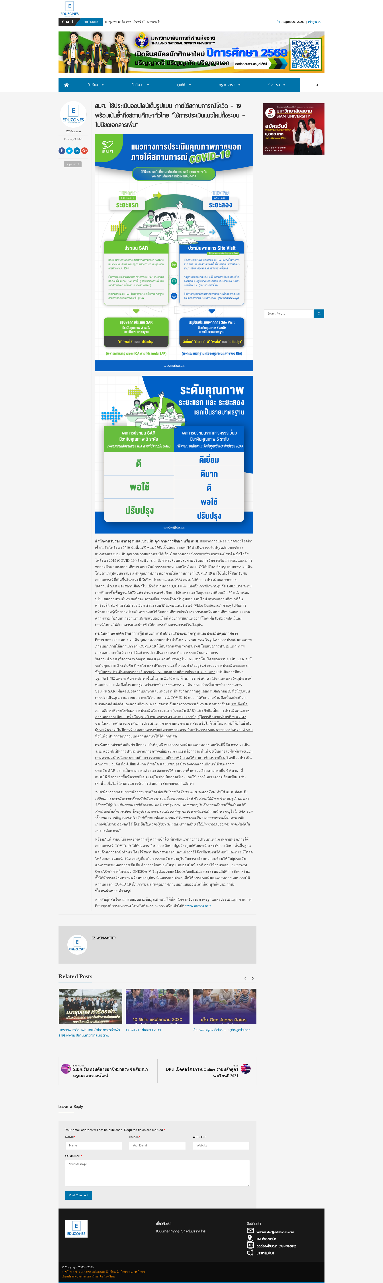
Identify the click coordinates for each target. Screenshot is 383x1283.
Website (199, 1137)
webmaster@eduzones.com (275, 1232)
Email (134, 1137)
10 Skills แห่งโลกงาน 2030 (143, 1030)
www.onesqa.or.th (198, 906)
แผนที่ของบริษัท (266, 1239)
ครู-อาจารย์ (73, 164)
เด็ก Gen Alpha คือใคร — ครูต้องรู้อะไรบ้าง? (221, 1030)
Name (70, 1137)
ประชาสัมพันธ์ (265, 1253)
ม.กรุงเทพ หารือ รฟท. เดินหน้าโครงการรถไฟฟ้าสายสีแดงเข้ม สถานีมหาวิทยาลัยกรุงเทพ (160, 21)
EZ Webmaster (73, 131)
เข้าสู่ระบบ (314, 21)
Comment (73, 1156)
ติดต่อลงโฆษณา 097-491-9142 (276, 1246)
